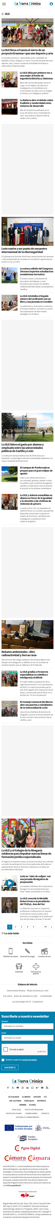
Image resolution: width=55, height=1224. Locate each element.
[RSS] (47, 1087)
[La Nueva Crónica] (27, 1083)
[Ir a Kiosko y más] (37, 1087)
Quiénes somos (31, 1113)
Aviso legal (16, 1110)
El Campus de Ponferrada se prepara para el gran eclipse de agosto (36, 471)
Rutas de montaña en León (25, 996)
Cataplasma (37, 1002)
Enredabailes (46, 996)
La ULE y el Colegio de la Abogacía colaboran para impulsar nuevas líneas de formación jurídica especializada (26, 854)
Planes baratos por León (37, 991)
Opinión (22, 1105)
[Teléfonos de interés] (10, 953)
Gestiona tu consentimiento (27, 1117)
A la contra (7, 996)
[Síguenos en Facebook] (8, 1087)
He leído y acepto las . (21, 1060)
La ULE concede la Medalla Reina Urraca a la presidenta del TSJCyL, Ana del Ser (35, 901)
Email (4, 1033)
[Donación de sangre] (27, 953)
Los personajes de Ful (21, 1002)
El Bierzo (26, 1097)
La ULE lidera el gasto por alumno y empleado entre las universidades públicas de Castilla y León (23, 448)
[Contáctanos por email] (42, 1087)
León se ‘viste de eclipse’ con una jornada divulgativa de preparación (35, 879)
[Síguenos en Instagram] (22, 1087)
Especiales (29, 1101)
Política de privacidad (34, 1110)
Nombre (5, 1022)
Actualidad (13, 1097)
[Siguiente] (51, 927)
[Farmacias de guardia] (36, 969)
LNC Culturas (15, 1101)
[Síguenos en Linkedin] (27, 1087)
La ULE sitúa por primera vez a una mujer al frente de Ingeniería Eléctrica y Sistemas (36, 76)
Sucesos (37, 1097)
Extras (32, 1105)
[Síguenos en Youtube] (17, 1087)
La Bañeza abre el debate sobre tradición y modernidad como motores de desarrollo (36, 103)
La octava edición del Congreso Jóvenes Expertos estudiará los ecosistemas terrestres (36, 271)
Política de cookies (14, 1113)
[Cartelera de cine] (44, 953)
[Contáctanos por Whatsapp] (32, 1087)
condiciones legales (29, 1060)
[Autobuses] (19, 968)
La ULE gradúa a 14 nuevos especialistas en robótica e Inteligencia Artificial (34, 675)
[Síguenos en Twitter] (12, 1087)
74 (45, 927)
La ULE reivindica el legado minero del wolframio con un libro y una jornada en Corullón (36, 299)
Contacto (45, 1113)
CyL (45, 1097)
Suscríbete (10, 1068)
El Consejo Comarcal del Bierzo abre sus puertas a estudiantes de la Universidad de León (36, 705)
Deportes (41, 1101)
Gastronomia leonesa (16, 991)
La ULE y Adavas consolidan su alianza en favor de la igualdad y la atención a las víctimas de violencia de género (36, 499)
